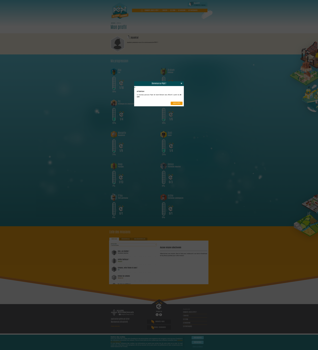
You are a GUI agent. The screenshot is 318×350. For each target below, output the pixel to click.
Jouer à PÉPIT (176, 103)
